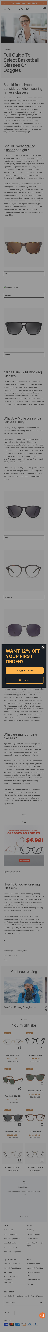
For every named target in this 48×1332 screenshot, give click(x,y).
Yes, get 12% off (25, 670)
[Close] (43, 647)
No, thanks (24, 680)
